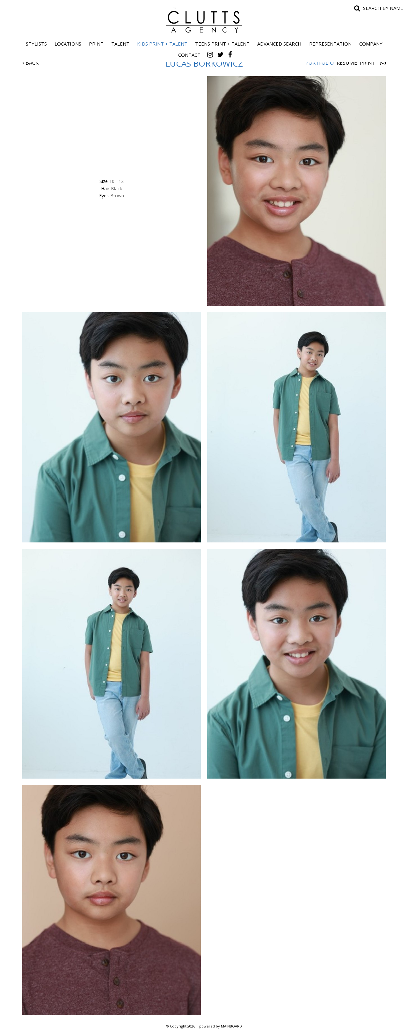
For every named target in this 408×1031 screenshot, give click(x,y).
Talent (120, 43)
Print (96, 43)
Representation (330, 43)
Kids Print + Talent (162, 43)
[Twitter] (220, 54)
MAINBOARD (231, 1026)
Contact (189, 55)
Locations (68, 43)
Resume (347, 62)
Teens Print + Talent (222, 43)
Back (31, 62)
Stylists (36, 43)
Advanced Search (279, 43)
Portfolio (319, 62)
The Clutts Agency (204, 20)
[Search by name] (357, 8)
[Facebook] (230, 54)
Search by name (383, 8)
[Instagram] (210, 54)
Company (370, 43)
